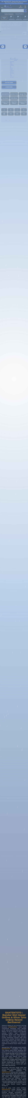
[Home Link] (10, 7)
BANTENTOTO (12, 1027)
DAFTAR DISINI (9, 82)
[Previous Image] (2, 47)
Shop (2, 7)
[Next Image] (25, 47)
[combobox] (12, 10)
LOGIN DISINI (8, 87)
